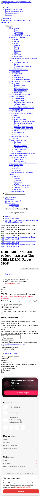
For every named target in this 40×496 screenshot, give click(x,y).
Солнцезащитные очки (22, 186)
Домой (7, 216)
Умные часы (18, 159)
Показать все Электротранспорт (21, 113)
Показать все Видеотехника (19, 94)
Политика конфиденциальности (20, 466)
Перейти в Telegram (22, 393)
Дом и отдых (14, 115)
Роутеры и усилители (21, 144)
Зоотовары (17, 180)
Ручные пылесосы (20, 100)
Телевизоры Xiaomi (21, 62)
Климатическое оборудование (24, 121)
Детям (16, 30)
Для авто (17, 176)
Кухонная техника (20, 119)
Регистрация (14, 205)
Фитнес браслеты (20, 157)
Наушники (17, 75)
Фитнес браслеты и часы (18, 155)
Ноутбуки (17, 142)
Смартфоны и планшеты (18, 37)
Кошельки (17, 170)
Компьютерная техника (17, 140)
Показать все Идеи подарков (19, 36)
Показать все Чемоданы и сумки (21, 172)
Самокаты (17, 111)
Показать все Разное (16, 191)
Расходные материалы (22, 106)
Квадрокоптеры (19, 85)
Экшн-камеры (19, 87)
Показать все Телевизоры (18, 70)
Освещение (18, 125)
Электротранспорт (16, 110)
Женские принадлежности (23, 127)
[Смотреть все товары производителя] (8, 274)
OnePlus (16, 47)
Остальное (17, 151)
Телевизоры (13, 60)
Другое (16, 64)
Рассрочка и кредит (20, 445)
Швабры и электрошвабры (23, 102)
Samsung (17, 45)
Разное (11, 174)
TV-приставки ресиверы (22, 66)
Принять (21, 491)
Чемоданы (17, 167)
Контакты (8, 15)
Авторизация (14, 207)
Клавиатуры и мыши (21, 148)
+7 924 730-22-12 (14, 407)
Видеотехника (14, 83)
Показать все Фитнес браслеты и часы (23, 163)
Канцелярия (18, 182)
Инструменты (19, 132)
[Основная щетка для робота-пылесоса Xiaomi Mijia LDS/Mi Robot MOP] (20, 239)
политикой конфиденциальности (13, 344)
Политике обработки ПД (22, 487)
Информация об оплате (13, 9)
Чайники (17, 117)
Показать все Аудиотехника (19, 81)
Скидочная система (12, 13)
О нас (7, 7)
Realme (16, 43)
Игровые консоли (20, 146)
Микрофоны (18, 77)
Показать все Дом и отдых (19, 136)
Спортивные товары (21, 187)
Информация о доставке (14, 11)
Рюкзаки (17, 168)
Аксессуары (18, 56)
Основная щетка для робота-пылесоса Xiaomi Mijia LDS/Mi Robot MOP (21, 221)
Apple (16, 39)
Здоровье (17, 178)
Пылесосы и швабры (17, 96)
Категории (9, 26)
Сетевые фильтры (20, 149)
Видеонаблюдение (20, 91)
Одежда (16, 184)
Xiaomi (16, 41)
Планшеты (17, 54)
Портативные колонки (22, 79)
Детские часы (19, 161)
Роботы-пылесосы (20, 98)
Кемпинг (17, 134)
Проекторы (18, 68)
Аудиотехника (14, 72)
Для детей (17, 189)
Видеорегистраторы (21, 89)
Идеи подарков (14, 28)
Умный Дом (13, 138)
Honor (16, 53)
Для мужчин (18, 34)
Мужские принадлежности (23, 129)
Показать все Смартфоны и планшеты (23, 58)
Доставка (20, 442)
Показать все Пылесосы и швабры (21, 108)
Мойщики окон (19, 104)
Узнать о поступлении (10, 307)
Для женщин (18, 32)
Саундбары (18, 73)
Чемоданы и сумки (16, 165)
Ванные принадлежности (23, 123)
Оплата (20, 439)
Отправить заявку (7, 340)
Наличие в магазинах (13, 283)
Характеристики (11, 353)
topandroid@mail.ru (15, 413)
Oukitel (16, 49)
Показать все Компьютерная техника (22, 153)
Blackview (17, 51)
